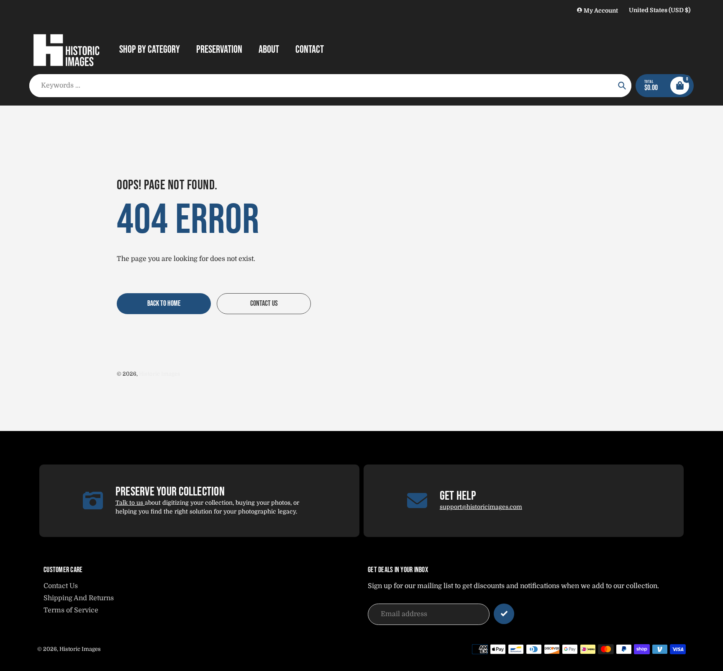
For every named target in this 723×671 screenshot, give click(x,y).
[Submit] (504, 614)
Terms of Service (71, 610)
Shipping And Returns (79, 598)
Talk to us (130, 502)
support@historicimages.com (481, 506)
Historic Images (159, 374)
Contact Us (61, 586)
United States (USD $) (659, 10)
